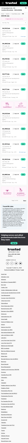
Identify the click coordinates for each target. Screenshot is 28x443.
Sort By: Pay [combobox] (5, 22)
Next (24, 200)
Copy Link (16, 28)
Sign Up (23, 3)
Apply (23, 28)
